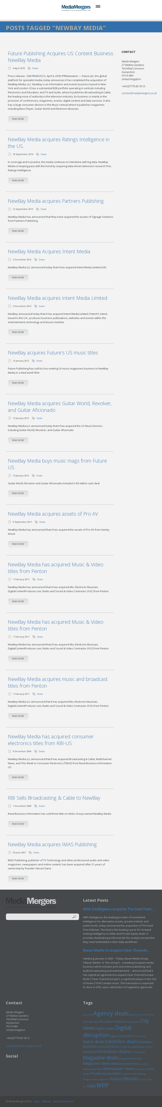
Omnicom (140, 1069)
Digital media (117, 1036)
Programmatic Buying (133, 1073)
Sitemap (46, 1101)
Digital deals (105, 1028)
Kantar (141, 1052)
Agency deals (111, 1013)
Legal (36, 1101)
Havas (140, 1046)
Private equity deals (105, 1073)
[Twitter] (75, 15)
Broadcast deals (111, 1021)
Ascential (149, 1014)
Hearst (148, 1046)
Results (131, 1078)
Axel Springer (91, 1021)
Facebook (102, 1046)
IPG (132, 1052)
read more (18, 119)
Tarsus (142, 1079)
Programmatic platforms (96, 1079)
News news (142, 1063)
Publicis (116, 1078)
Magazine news (96, 1063)
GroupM (132, 1046)
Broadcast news (131, 1021)
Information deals (111, 1051)
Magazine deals (100, 1057)
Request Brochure (64, 1101)
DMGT (129, 1036)
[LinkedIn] (84, 15)
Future (114, 1046)
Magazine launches (130, 1058)
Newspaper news (118, 1068)
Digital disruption (107, 1031)
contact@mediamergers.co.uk (139, 93)
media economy (123, 1063)
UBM (91, 1086)
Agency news (137, 1014)
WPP (102, 1085)
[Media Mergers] (76, 8)
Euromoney (139, 1036)
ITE (135, 1052)
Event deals (93, 1041)
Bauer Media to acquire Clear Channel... (116, 950)
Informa (88, 1052)
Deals (35, 68)
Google (123, 1046)
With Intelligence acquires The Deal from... (118, 909)
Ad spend (88, 1014)
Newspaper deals (93, 1069)
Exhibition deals (121, 1041)
